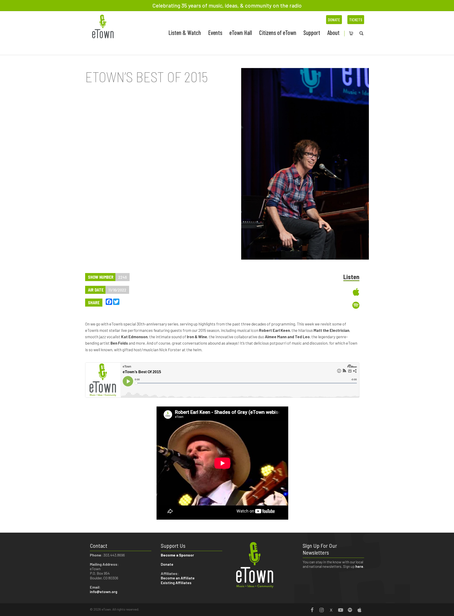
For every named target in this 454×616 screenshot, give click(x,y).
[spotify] (325, 305)
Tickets (355, 19)
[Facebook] (312, 610)
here (359, 566)
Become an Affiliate (178, 578)
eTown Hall (240, 32)
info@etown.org (103, 591)
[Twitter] (331, 610)
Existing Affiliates (176, 582)
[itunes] (325, 291)
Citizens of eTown (277, 32)
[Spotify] (350, 610)
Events (215, 32)
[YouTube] (340, 610)
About (333, 32)
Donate (334, 19)
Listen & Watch (184, 32)
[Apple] (359, 610)
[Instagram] (321, 610)
